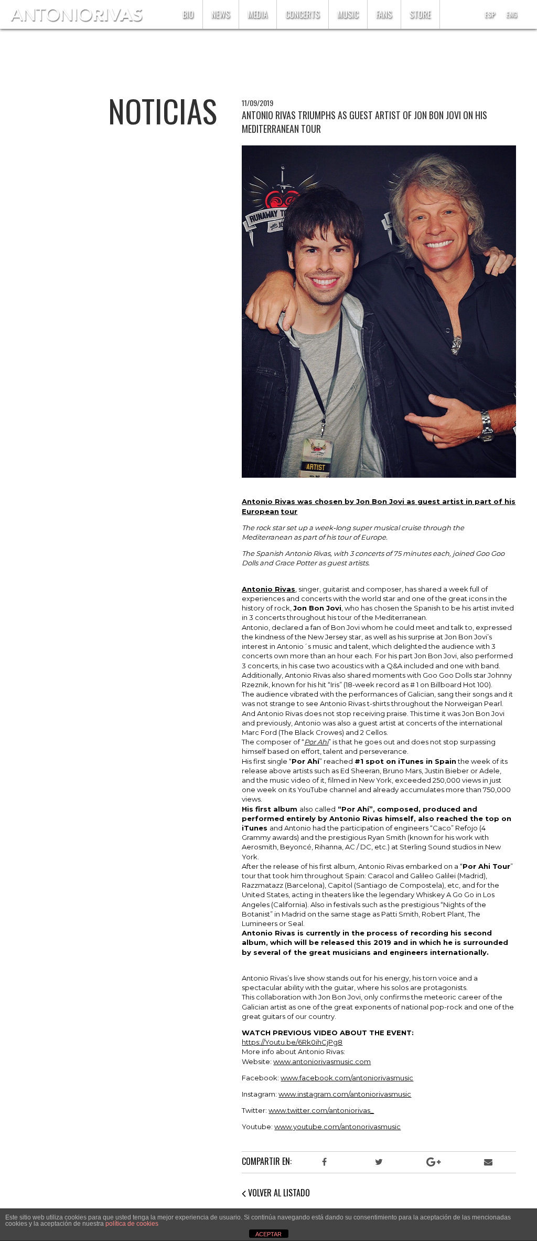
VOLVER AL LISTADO (278, 1192)
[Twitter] (378, 1162)
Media (257, 14)
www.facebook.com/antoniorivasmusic (347, 1078)
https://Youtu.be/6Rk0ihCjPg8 (292, 1042)
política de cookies (131, 1223)
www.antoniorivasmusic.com (322, 1061)
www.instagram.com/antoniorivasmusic (344, 1094)
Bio (188, 14)
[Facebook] (324, 1162)
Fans (384, 14)
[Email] (488, 1162)
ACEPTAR (268, 1234)
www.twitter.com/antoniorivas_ (321, 1110)
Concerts (302, 14)
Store (420, 14)
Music (347, 14)
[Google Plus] (433, 1162)
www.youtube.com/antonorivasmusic (337, 1126)
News (220, 14)
